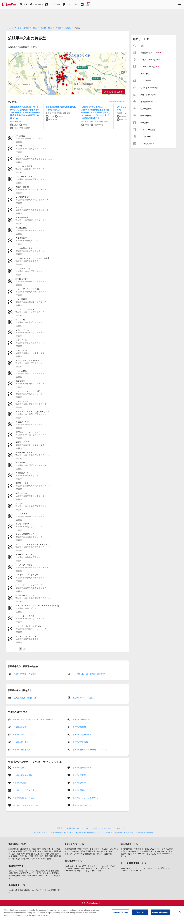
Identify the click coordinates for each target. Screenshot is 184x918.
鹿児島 (43, 859)
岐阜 (23, 854)
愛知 (33, 854)
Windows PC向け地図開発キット (142, 851)
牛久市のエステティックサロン (26, 805)
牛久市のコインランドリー (24, 790)
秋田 (49, 849)
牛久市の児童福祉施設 (82, 767)
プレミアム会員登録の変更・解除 (119, 832)
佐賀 (18, 859)
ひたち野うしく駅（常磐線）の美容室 (89, 674)
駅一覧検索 (16, 875)
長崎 (23, 859)
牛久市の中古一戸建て (82, 734)
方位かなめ (105, 868)
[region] (67, 73)
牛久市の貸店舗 (20, 727)
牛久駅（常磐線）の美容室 (24, 674)
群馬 (20, 851)
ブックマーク (43, 875)
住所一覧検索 (42, 873)
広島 (36, 856)
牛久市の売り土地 (20, 742)
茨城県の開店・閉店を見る (25, 698)
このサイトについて (39, 832)
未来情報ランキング (27, 873)
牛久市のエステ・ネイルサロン (86, 797)
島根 (27, 856)
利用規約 (71, 828)
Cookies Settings (120, 912)
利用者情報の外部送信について (89, 832)
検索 (10, 871)
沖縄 (49, 859)
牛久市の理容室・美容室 (23, 797)
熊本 (28, 859)
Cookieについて (120, 828)
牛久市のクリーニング (82, 782)
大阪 (47, 854)
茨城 (10, 851)
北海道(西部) (25, 849)
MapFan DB (162, 851)
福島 (58, 849)
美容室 (58, 28)
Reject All (140, 912)
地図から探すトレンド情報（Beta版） (93, 849)
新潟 (46, 851)
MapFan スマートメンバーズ (133, 868)
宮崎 (37, 859)
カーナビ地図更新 (84, 854)
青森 (34, 849)
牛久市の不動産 (79, 775)
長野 (18, 854)
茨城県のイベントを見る (83, 698)
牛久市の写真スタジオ (82, 790)
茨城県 (68, 28)
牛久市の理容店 (20, 767)
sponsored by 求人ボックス (118, 101)
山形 (53, 849)
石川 (56, 851)
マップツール (29, 871)
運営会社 (60, 828)
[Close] (180, 912)
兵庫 (57, 854)
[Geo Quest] (87, 4)
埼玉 (25, 851)
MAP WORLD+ (139, 854)
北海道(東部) (13, 849)
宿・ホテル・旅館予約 (102, 854)
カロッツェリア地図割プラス (158, 868)
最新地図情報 (70, 849)
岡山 (32, 856)
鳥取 (22, 856)
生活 (35, 28)
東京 (35, 851)
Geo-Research (163, 854)
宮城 (44, 849)
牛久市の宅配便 (20, 782)
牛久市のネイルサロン (82, 805)
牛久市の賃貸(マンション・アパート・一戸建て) (33, 719)
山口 (41, 856)
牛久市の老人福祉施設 (22, 775)
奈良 (10, 856)
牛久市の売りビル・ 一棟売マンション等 (90, 749)
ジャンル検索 (23, 28)
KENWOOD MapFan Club (132, 871)
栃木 (15, 851)
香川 (51, 856)
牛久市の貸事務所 (80, 727)
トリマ (96, 868)
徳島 (46, 856)
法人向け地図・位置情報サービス (135, 849)
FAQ (87, 828)
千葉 (30, 851)
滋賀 (42, 854)
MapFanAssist (73, 868)
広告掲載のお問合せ (144, 832)
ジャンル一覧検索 (29, 875)
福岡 (13, 859)
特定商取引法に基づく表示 (62, 832)
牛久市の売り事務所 (21, 749)
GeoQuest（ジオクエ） (75, 871)
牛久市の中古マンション (23, 734)
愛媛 (56, 856)
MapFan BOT (86, 868)
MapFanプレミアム (73, 866)
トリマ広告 (151, 854)
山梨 (13, 854)
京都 (52, 854)
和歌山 (16, 856)
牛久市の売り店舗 (80, 742)
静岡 (28, 854)
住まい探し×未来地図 (45, 871)
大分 (33, 859)
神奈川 (40, 851)
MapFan (10, 28)
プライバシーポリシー (101, 828)
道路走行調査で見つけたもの (92, 851)
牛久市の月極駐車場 (81, 719)
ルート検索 (18, 871)
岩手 (39, 849)
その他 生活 (46, 28)
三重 (37, 854)
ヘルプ (80, 828)
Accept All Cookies (160, 912)
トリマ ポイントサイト (95, 871)
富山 (51, 851)
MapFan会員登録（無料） (19, 890)
